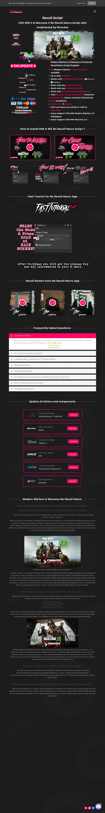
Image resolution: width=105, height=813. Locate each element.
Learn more (81, 3)
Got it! (91, 3)
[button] (52, 335)
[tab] (52, 335)
